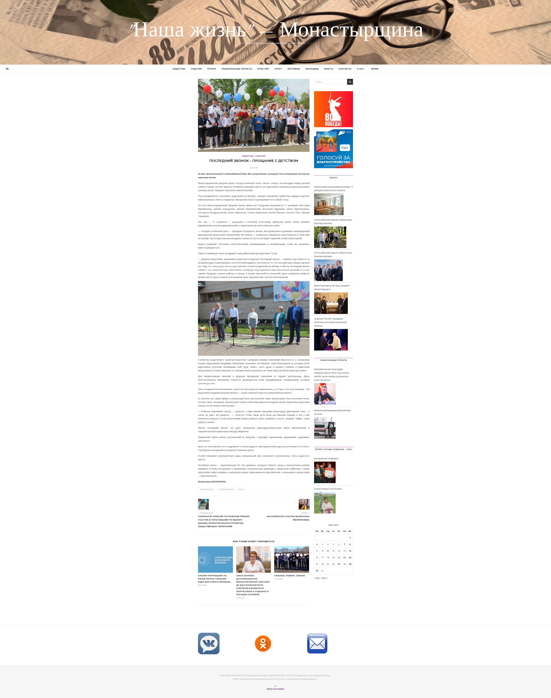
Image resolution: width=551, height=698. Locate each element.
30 (317, 570)
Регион (211, 68)
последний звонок (226, 489)
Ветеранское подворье (326, 458)
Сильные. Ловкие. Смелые (289, 576)
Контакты (345, 68)
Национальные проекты (237, 68)
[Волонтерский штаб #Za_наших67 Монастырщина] (331, 303)
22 (350, 557)
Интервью (294, 68)
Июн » (324, 577)
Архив (374, 68)
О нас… (361, 68)
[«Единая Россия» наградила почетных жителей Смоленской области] (331, 340)
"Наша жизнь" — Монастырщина (275, 30)
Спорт (278, 68)
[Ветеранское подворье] (325, 473)
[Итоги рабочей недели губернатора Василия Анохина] (330, 237)
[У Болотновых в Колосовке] (325, 503)
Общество (179, 68)
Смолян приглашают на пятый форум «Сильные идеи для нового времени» (214, 579)
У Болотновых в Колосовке (328, 488)
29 (350, 564)
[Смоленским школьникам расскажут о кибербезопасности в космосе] (329, 204)
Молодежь (312, 68)
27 (339, 564)
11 (328, 550)
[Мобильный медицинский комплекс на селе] (325, 428)
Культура (263, 68)
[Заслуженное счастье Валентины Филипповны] (304, 504)
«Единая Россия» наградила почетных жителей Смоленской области (330, 322)
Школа (241, 489)
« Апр (317, 577)
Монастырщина (207, 489)
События (196, 68)
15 (350, 550)
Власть (328, 68)
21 (344, 557)
